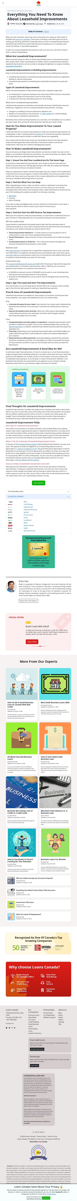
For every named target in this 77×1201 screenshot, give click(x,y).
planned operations (16, 327)
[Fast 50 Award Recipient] (22, 947)
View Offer (32, 641)
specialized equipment (14, 66)
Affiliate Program (49, 1017)
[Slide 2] (36, 646)
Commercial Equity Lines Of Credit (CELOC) (57, 391)
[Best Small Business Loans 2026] (55, 684)
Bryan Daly (19, 23)
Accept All (46, 1198)
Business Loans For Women (53, 859)
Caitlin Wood (39, 24)
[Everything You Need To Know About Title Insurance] (11, 892)
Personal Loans (33, 1015)
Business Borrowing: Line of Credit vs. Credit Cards (20, 812)
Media (60, 1017)
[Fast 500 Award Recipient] (59, 948)
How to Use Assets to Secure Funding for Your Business (20, 860)
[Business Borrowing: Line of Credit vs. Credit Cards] (22, 792)
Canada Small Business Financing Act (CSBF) (24, 264)
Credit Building (33, 1022)
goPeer (26, 512)
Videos (60, 1020)
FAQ (59, 1024)
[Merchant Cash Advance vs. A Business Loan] (55, 792)
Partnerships (48, 1013)
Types (30, 11)
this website (22, 460)
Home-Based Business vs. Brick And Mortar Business (19, 392)
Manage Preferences (34, 1198)
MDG (25, 523)
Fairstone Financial (30, 510)
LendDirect (28, 520)
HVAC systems (47, 114)
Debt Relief (32, 1017)
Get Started (38, 483)
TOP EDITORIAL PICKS (15, 491)
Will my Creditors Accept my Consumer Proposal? (34, 878)
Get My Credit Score (37, 1049)
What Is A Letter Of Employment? (28, 914)
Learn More (34, 1065)
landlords (39, 134)
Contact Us (10, 1023)
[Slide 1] (33, 646)
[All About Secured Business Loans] (22, 738)
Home (9, 11)
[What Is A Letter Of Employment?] (11, 916)
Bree (25, 502)
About (60, 1015)
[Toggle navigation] (3, 3)
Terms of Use (52, 1136)
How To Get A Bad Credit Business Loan (52, 758)
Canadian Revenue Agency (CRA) (29, 444)
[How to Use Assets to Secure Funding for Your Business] (22, 843)
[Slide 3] (40, 646)
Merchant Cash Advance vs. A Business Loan (54, 812)
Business (13, 11)
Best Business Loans (22, 11)
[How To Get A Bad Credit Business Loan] (55, 738)
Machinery (12, 196)
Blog (60, 1013)
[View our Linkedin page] (14, 1027)
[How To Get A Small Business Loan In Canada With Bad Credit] (22, 684)
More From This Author (28, 601)
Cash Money (28, 504)
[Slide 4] (43, 646)
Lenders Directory (34, 1033)
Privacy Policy (41, 1136)
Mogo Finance (29, 525)
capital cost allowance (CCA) (27, 449)
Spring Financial (29, 531)
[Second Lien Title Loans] (11, 904)
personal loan (15, 251)
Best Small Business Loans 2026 (38, 391)
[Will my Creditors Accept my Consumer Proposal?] (11, 880)
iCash (26, 517)
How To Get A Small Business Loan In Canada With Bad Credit (20, 704)
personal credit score (13, 255)
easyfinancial (28, 507)
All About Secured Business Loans (19, 758)
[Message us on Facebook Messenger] (6, 1027)
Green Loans (28, 515)
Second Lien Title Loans (25, 902)
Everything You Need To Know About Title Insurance (35, 890)
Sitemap (61, 1022)
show (46, 31)
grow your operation (22, 39)
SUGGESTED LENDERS (15, 496)
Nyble (26, 528)
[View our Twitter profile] (9, 1027)
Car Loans (31, 1020)
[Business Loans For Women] (55, 843)
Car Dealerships (49, 1015)
